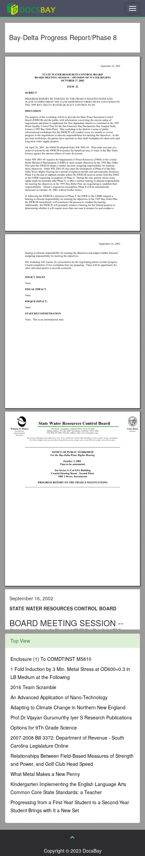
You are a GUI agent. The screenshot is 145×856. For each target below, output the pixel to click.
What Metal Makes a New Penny (45, 774)
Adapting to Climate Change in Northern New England (67, 707)
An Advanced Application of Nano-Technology (59, 697)
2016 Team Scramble (33, 687)
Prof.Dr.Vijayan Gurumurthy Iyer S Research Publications (71, 717)
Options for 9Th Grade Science (43, 727)
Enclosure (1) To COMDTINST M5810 (50, 658)
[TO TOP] (72, 837)
